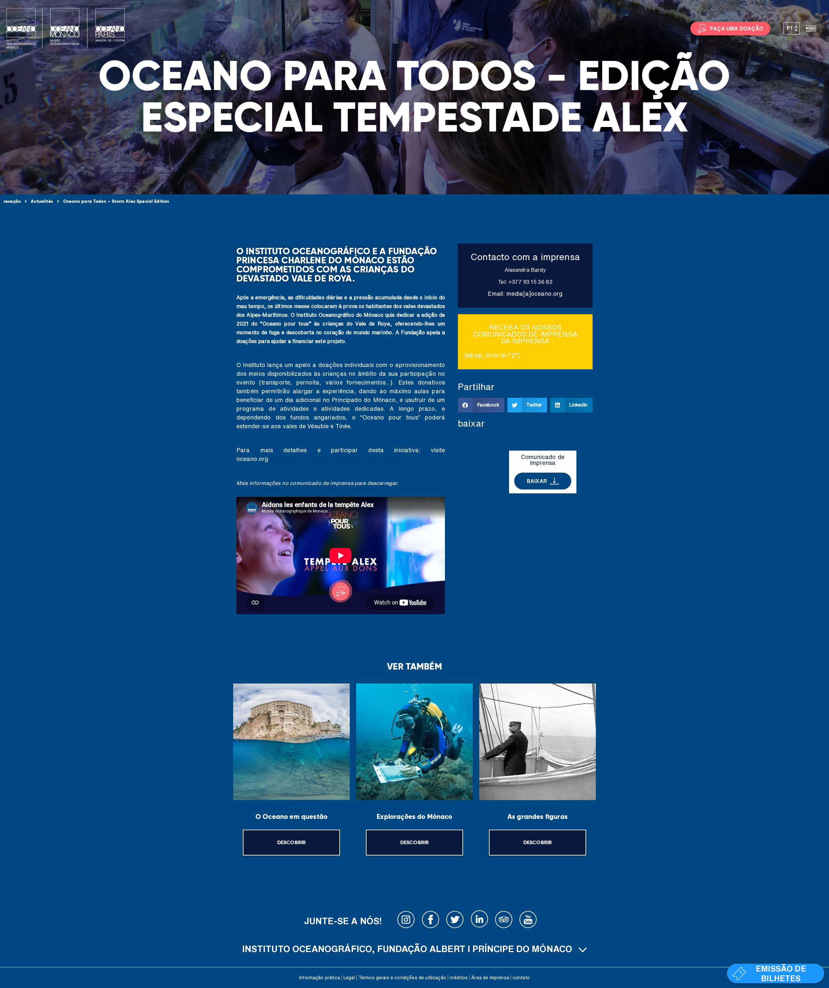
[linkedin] (479, 921)
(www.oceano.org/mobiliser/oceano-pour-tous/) (335, 459)
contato (521, 977)
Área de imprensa (490, 977)
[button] (481, 405)
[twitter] (455, 921)
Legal (349, 977)
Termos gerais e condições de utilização (402, 977)
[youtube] (528, 921)
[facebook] (430, 921)
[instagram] (406, 921)
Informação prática (319, 977)
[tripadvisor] (504, 921)
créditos (459, 977)
